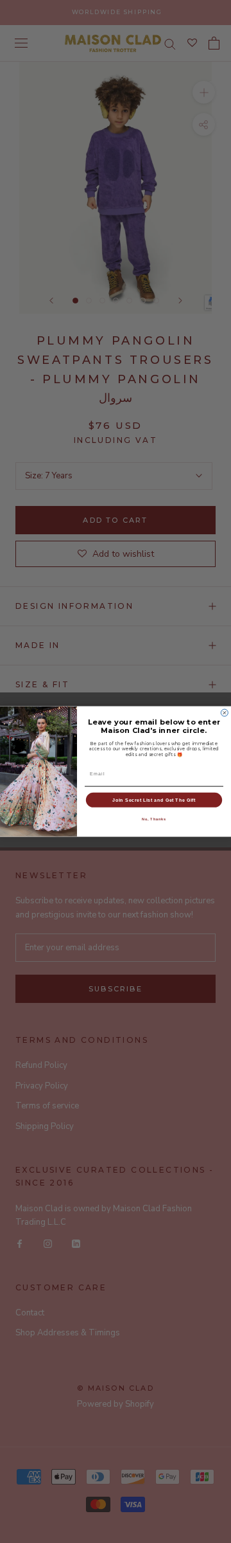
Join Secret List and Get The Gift (153, 799)
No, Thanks (154, 819)
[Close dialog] (224, 712)
